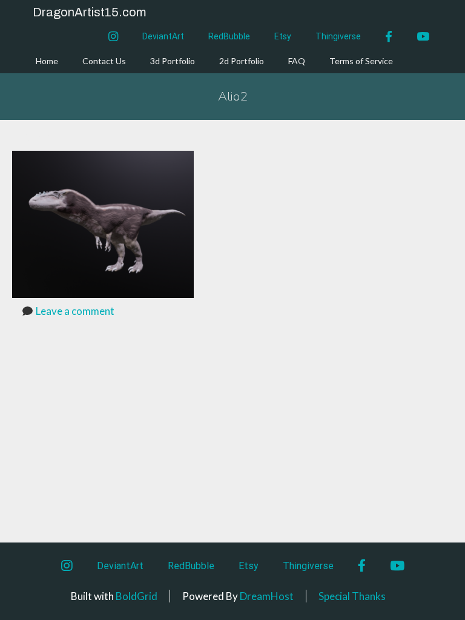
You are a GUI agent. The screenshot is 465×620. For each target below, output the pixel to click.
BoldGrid (136, 596)
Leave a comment (75, 311)
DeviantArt (163, 36)
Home (47, 61)
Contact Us (104, 61)
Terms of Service (361, 61)
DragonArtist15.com (89, 12)
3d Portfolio (172, 61)
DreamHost (267, 596)
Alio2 (233, 96)
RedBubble (229, 36)
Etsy (282, 36)
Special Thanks (352, 596)
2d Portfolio (241, 61)
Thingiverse (338, 36)
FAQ (296, 61)
